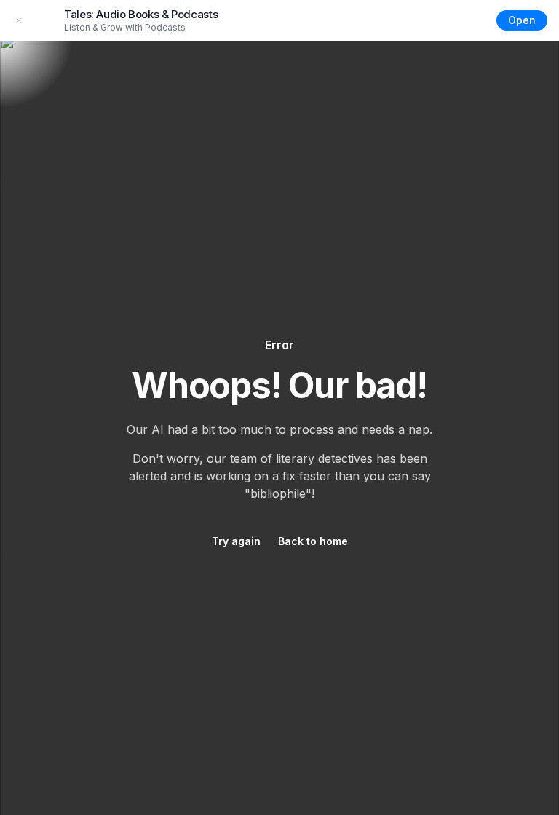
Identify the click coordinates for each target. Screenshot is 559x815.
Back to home (313, 541)
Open (522, 20)
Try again (236, 541)
